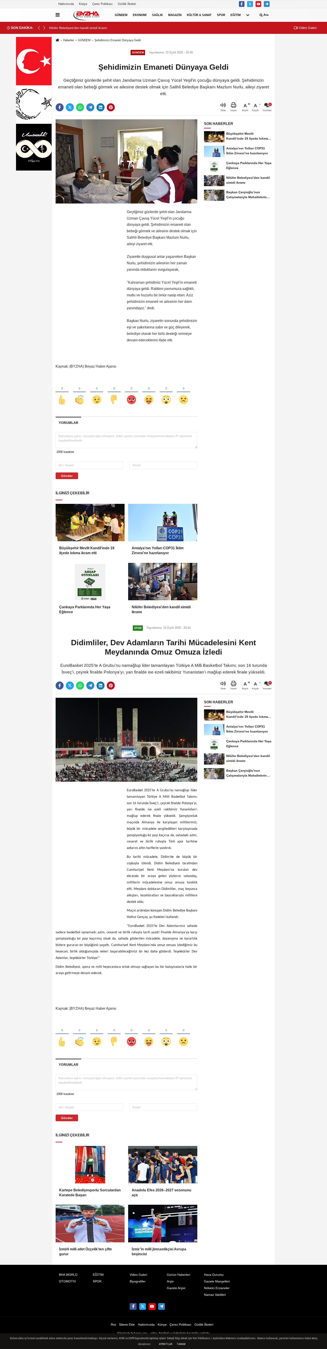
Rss (113, 1324)
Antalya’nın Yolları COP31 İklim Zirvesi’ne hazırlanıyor (158, 550)
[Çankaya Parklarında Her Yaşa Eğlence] (90, 581)
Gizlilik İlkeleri (127, 4)
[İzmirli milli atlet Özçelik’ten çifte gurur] (90, 1223)
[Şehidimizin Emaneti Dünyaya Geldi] (126, 161)
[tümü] (247, 15)
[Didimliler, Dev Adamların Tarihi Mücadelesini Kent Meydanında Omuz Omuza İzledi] (126, 739)
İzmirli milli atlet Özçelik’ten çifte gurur (85, 1251)
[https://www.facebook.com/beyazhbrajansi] (242, 4)
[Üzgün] (183, 392)
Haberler (68, 40)
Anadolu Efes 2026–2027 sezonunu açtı (161, 1192)
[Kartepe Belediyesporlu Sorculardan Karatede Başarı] (90, 1164)
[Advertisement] (89, 275)
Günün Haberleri (178, 1274)
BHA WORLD (68, 1274)
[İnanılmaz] (166, 392)
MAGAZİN (175, 14)
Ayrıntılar (165, 1344)
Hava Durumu (214, 1274)
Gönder (67, 476)
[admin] (267, 4)
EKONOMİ (140, 14)
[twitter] (70, 107)
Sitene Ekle (127, 1324)
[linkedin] (101, 107)
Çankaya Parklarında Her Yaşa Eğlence (84, 609)
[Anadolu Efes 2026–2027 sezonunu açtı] (162, 1164)
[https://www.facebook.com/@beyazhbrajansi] (258, 4)
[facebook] (60, 107)
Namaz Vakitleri (215, 1294)
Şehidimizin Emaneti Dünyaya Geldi (118, 40)
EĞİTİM (235, 14)
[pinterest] (111, 107)
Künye (83, 4)
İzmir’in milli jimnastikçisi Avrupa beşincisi (159, 1251)
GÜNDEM (121, 14)
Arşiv (170, 1281)
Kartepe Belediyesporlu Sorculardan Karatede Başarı (90, 1192)
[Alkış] (79, 392)
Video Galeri (307, 28)
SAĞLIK (157, 14)
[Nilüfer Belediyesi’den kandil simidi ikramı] (162, 581)
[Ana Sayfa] (57, 40)
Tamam (181, 1344)
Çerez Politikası (102, 4)
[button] (44, 27)
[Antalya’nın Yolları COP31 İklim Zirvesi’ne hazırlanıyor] (162, 522)
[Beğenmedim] (114, 392)
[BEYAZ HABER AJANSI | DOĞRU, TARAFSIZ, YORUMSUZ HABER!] (86, 15)
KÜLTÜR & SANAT (199, 14)
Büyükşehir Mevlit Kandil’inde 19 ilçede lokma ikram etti (86, 550)
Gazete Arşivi (176, 1288)
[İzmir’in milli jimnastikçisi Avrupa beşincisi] (162, 1223)
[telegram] (90, 107)
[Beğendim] (62, 392)
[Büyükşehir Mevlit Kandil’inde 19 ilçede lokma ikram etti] (90, 522)
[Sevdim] (96, 392)
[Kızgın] (131, 392)
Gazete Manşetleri (217, 1281)
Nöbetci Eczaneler (217, 1288)
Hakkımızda (66, 4)
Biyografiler (137, 1281)
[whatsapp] (80, 107)
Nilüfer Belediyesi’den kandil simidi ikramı (161, 609)
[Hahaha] (148, 392)
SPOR (221, 14)
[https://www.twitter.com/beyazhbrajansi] (250, 4)
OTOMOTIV (67, 1281)
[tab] (68, 423)
